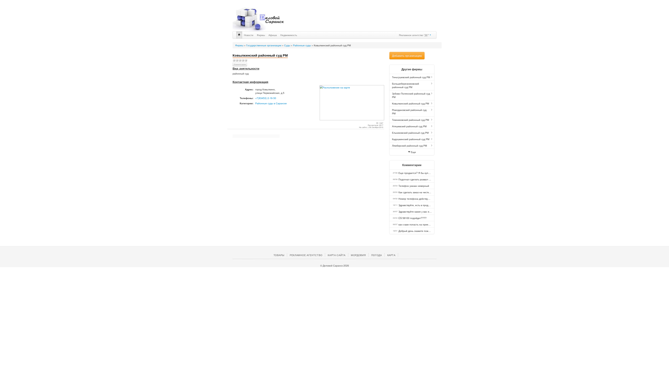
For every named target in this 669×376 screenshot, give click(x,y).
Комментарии (240, 64)
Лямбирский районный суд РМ (409, 145)
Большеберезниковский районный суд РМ (405, 85)
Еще (413, 152)
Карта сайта (336, 255)
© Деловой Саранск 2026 (334, 265)
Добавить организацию (407, 56)
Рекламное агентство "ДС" (414, 35)
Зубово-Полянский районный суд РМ (411, 95)
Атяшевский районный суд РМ (409, 126)
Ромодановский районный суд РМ (409, 111)
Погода (376, 255)
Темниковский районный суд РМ (410, 120)
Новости (248, 35)
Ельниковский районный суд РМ (410, 132)
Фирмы (261, 35)
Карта (391, 255)
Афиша (272, 35)
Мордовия (358, 255)
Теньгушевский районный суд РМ (411, 77)
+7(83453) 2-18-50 (265, 98)
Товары (279, 255)
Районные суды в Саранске (271, 103)
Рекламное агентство (306, 255)
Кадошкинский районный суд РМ (410, 139)
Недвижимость (288, 35)
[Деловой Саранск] (265, 19)
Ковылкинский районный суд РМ (410, 103)
